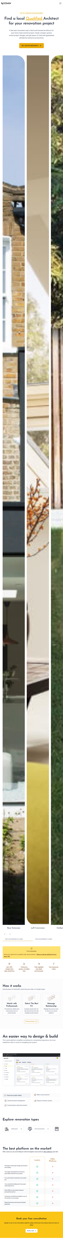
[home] (6, 3)
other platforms (47, 1152)
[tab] (18, 939)
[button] (60, 3)
